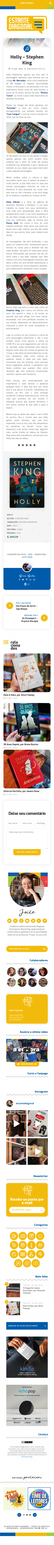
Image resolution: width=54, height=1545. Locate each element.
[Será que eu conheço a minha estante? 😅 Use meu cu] (16, 1123)
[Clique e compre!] (27, 1357)
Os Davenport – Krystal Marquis (29, 620)
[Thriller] (27, 48)
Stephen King (40, 554)
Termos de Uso (26, 1457)
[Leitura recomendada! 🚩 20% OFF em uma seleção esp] (38, 1151)
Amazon (13, 537)
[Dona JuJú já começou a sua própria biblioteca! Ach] (38, 1123)
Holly (30, 554)
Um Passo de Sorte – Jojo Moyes (26, 607)
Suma (24, 557)
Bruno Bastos (38, 69)
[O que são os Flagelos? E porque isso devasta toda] (16, 1151)
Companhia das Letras (16, 554)
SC (46, 1528)
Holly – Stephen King (27, 60)
